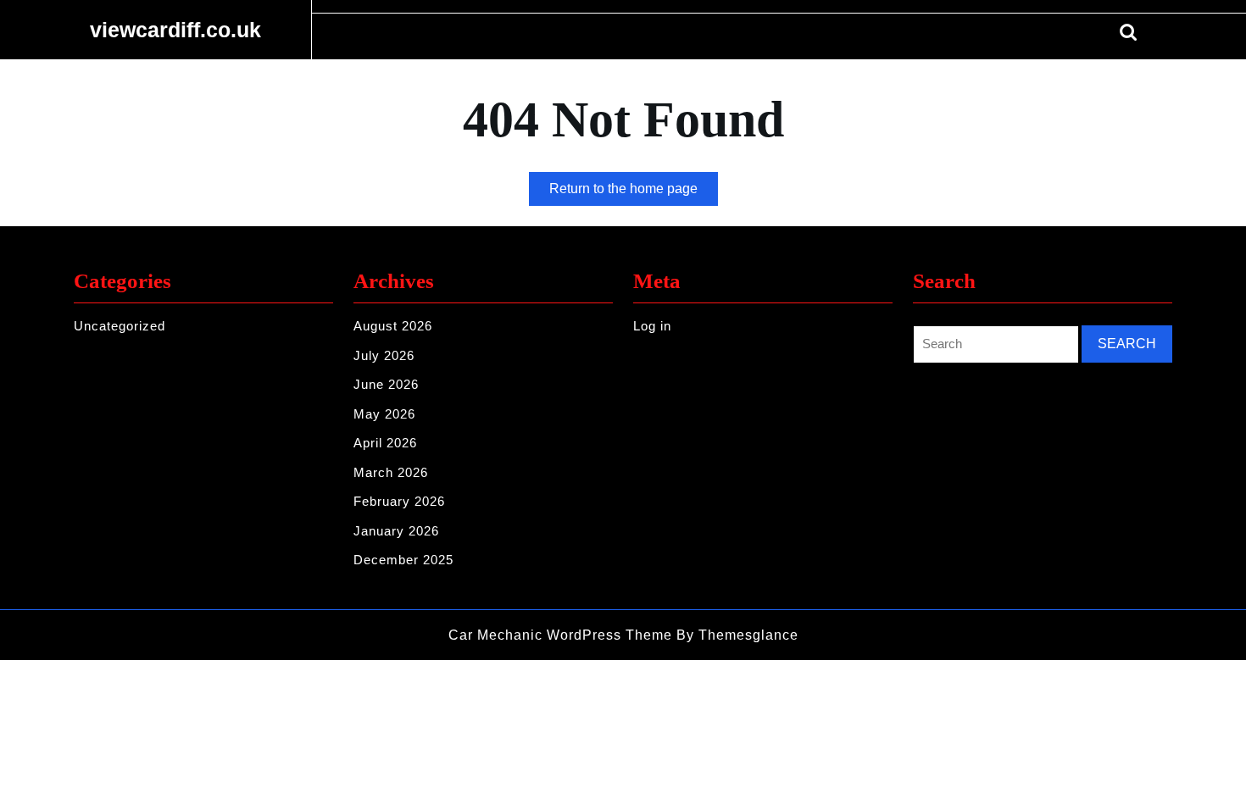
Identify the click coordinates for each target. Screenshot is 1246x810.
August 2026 (392, 326)
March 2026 (390, 472)
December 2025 (403, 559)
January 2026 (396, 531)
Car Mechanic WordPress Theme (560, 635)
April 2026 (385, 443)
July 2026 (383, 355)
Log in (652, 326)
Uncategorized (119, 326)
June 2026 (386, 384)
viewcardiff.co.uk (175, 30)
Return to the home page (633, 193)
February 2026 (399, 501)
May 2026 (384, 414)
